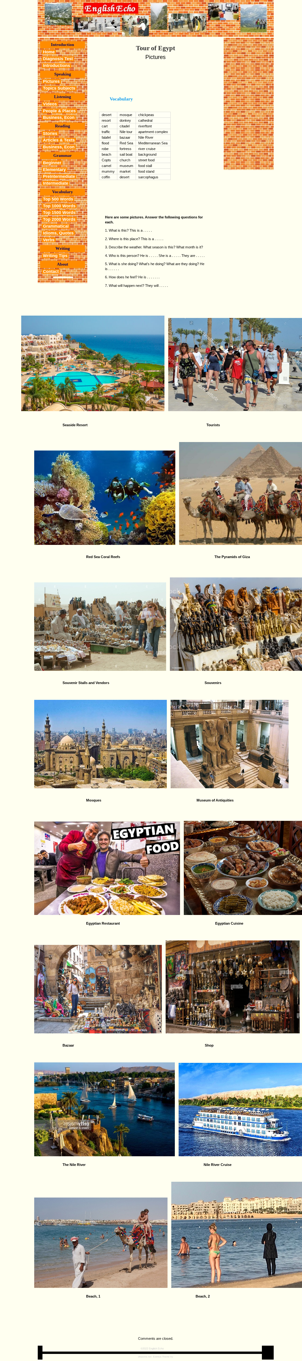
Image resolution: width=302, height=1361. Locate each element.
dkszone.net (144, 1356)
